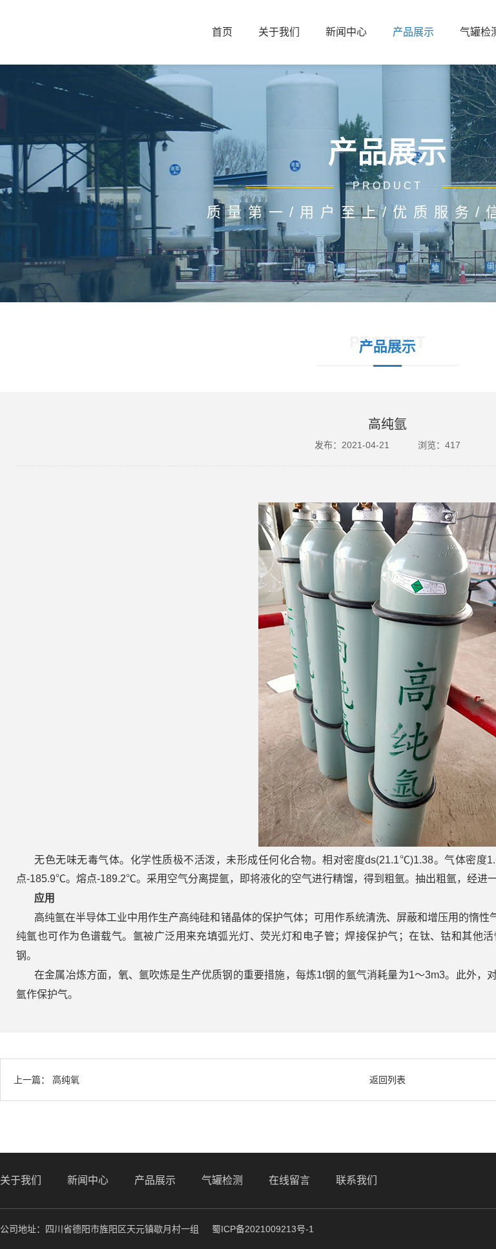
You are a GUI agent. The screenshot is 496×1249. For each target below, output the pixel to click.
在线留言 (289, 1180)
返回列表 (387, 1080)
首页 (222, 31)
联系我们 (356, 1180)
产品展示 (413, 31)
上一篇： (46, 1080)
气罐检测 (222, 1180)
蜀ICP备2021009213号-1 (263, 1229)
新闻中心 (346, 31)
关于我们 (279, 31)
